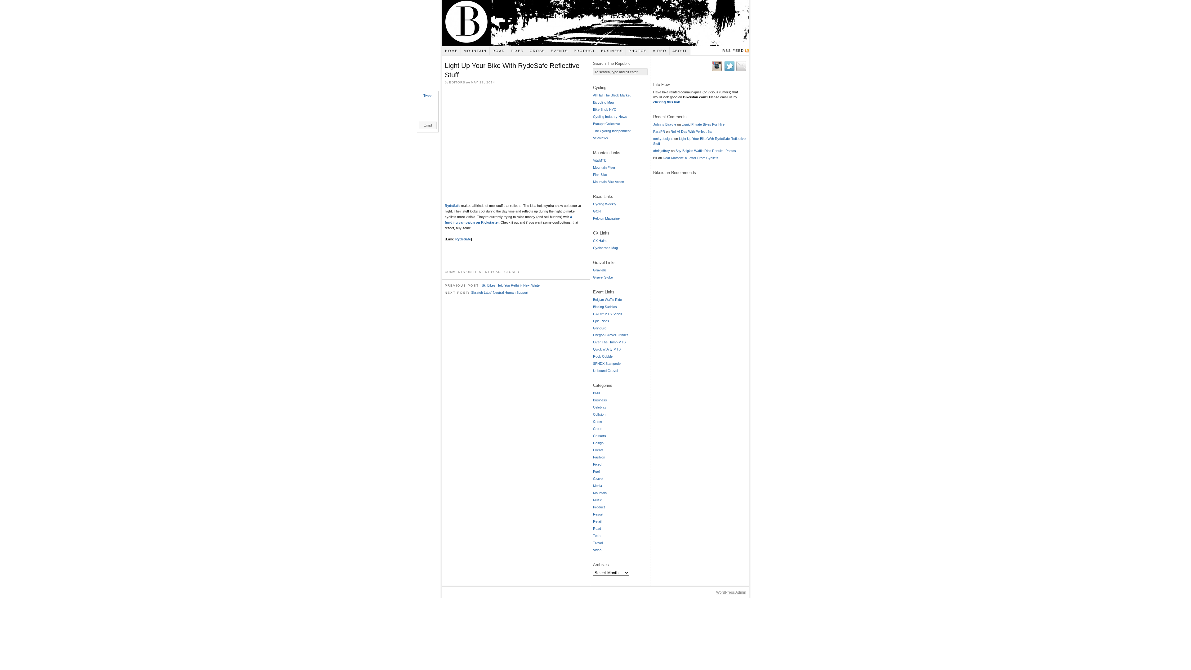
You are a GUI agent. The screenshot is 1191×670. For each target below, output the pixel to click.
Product (584, 51)
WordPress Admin (731, 592)
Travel (598, 543)
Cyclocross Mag (605, 248)
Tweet (427, 95)
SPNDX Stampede (607, 363)
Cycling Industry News (610, 116)
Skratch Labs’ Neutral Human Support (499, 292)
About (679, 51)
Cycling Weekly (604, 204)
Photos (638, 51)
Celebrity (599, 407)
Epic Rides (601, 321)
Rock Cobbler (603, 356)
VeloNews (600, 138)
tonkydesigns (663, 139)
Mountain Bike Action (608, 182)
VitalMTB (599, 160)
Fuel (596, 471)
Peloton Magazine (606, 218)
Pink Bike (600, 174)
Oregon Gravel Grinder (610, 335)
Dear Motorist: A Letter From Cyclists (690, 158)
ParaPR (659, 131)
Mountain (475, 51)
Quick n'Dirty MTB (607, 349)
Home (451, 51)
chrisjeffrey (661, 151)
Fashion (599, 457)
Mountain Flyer (604, 167)
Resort (598, 514)
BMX (596, 393)
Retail (597, 521)
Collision (599, 414)
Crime (597, 421)
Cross (537, 51)
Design (598, 443)
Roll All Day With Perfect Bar (692, 131)
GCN (597, 211)
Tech (596, 536)
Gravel (598, 478)
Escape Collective (606, 124)
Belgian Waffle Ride (607, 300)
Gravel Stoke (603, 277)
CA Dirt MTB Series (607, 314)
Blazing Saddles (605, 307)
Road (499, 51)
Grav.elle (599, 270)
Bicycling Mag (603, 102)
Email (428, 125)
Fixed (517, 51)
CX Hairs (600, 241)
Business (612, 51)
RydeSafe (452, 206)
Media (597, 486)
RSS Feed (733, 50)
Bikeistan (595, 23)
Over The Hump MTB (609, 342)
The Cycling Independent (612, 131)
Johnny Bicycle (664, 124)
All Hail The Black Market (612, 95)
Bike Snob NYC (604, 109)
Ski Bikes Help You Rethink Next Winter (511, 285)
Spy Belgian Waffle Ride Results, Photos (706, 151)
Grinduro (599, 328)
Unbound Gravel (605, 371)
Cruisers (599, 436)
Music (597, 500)
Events (559, 51)
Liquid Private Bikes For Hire (703, 124)
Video (660, 51)
